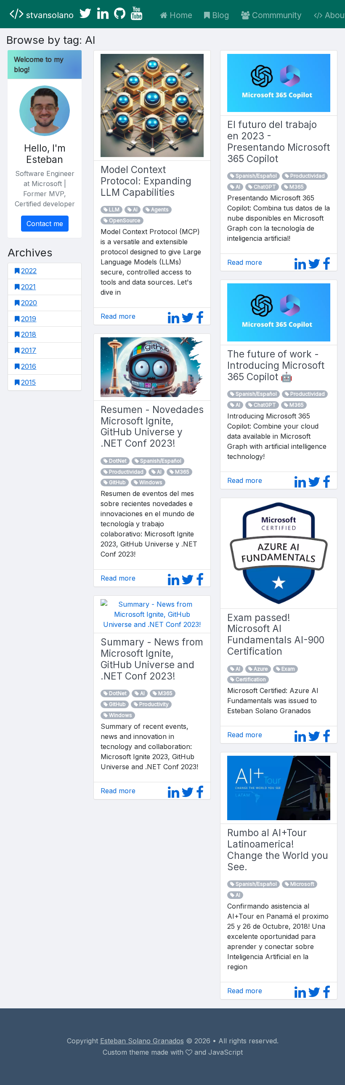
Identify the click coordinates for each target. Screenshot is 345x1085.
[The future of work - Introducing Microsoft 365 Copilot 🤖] (278, 311)
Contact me (45, 223)
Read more (118, 316)
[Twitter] (85, 13)
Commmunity (277, 15)
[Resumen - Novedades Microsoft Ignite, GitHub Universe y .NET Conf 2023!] (152, 366)
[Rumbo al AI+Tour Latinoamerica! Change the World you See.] (278, 787)
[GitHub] (119, 13)
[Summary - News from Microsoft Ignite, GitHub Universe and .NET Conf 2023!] (152, 614)
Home (181, 15)
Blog (220, 15)
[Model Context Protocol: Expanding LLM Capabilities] (152, 105)
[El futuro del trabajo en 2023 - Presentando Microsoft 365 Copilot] (278, 82)
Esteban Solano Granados (142, 1041)
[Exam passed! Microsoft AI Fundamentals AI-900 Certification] (278, 552)
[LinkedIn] (103, 13)
